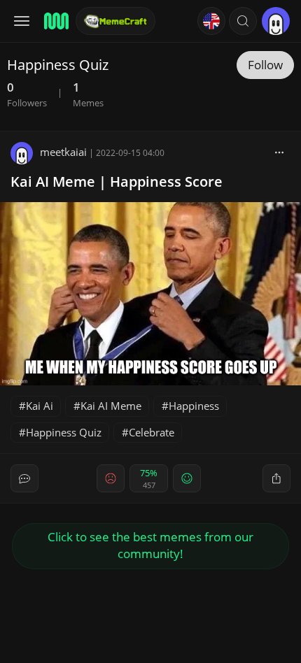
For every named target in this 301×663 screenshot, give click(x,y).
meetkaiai (63, 152)
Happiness (194, 406)
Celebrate (151, 432)
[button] (243, 21)
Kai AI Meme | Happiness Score (116, 181)
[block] (279, 152)
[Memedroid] (55, 21)
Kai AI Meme (110, 406)
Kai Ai (39, 406)
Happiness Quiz (64, 432)
